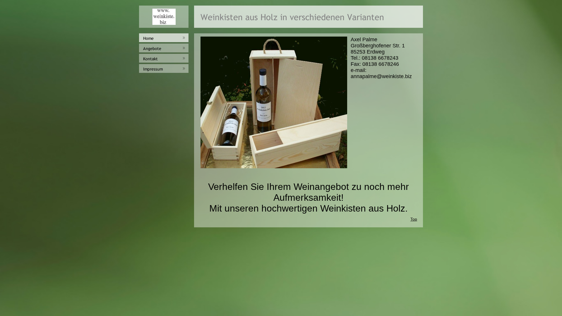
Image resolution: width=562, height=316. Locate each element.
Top (413, 219)
